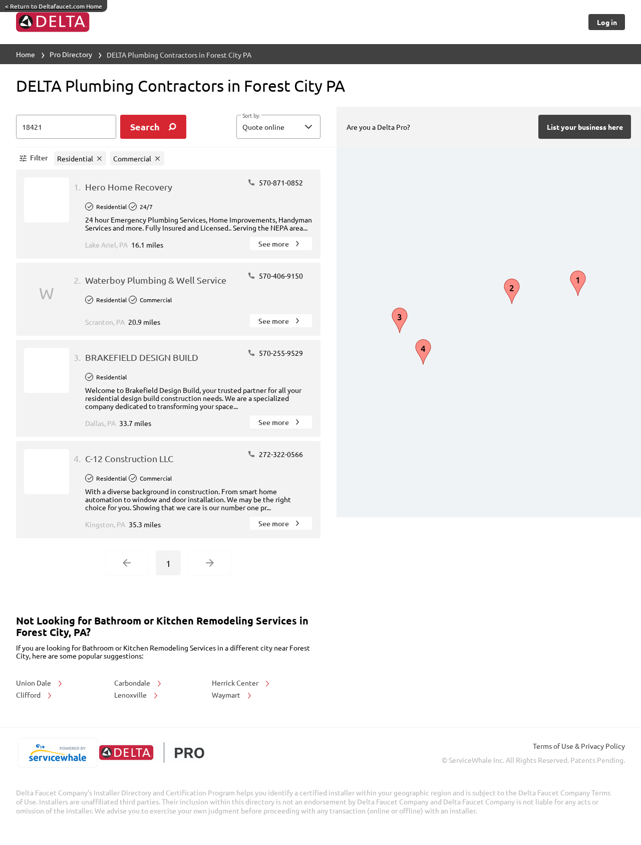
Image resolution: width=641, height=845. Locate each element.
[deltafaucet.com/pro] (151, 752)
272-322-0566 (280, 454)
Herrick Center (236, 682)
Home (25, 54)
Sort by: (251, 115)
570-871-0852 (280, 182)
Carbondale (133, 682)
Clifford (29, 694)
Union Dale (34, 682)
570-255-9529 (280, 352)
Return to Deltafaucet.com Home (53, 6)
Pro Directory (71, 54)
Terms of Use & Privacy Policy (579, 745)
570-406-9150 (280, 275)
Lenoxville (131, 694)
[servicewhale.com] (57, 753)
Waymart (227, 694)
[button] (278, 127)
